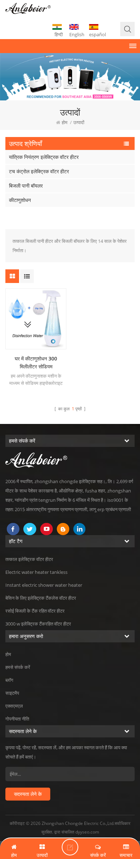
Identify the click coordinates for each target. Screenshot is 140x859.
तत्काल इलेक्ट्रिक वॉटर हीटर (29, 559)
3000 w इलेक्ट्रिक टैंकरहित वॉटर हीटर (38, 623)
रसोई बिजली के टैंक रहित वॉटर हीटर (35, 611)
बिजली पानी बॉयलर (26, 185)
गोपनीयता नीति (17, 719)
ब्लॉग (9, 680)
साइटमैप (12, 693)
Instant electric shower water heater (43, 585)
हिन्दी (59, 34)
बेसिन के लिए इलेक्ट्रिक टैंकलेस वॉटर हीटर (40, 598)
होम (64, 122)
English (76, 34)
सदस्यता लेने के (28, 793)
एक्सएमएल (14, 706)
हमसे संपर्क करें (17, 667)
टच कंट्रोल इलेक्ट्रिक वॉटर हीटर (39, 171)
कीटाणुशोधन (20, 200)
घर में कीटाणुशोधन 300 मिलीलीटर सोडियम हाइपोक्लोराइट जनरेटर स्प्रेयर (36, 362)
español (97, 34)
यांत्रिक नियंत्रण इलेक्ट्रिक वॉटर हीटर (44, 157)
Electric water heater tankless (36, 572)
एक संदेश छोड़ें (70, 847)
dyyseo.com (87, 832)
